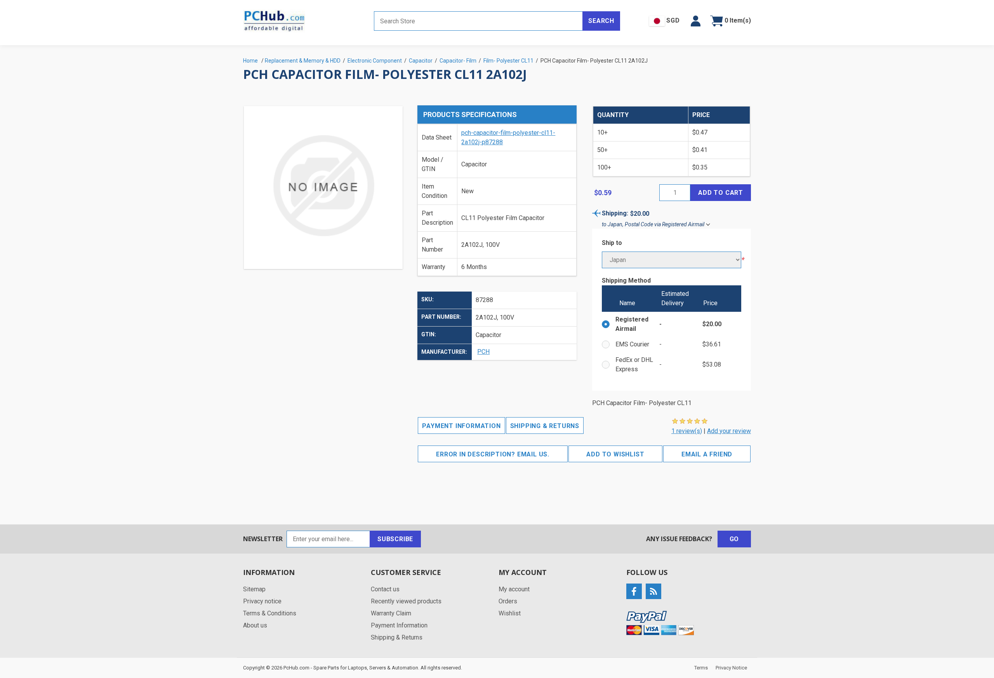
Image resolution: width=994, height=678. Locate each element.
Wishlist (510, 613)
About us (255, 625)
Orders (508, 601)
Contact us (385, 589)
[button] (695, 21)
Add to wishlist (615, 454)
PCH (483, 351)
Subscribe (395, 539)
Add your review (729, 431)
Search (601, 20)
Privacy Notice (731, 668)
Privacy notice (262, 601)
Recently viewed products (406, 601)
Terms (701, 668)
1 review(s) (686, 431)
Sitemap (254, 589)
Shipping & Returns (544, 426)
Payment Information (461, 426)
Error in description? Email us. (492, 454)
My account (514, 589)
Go (734, 539)
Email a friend (706, 454)
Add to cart (720, 192)
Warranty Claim (391, 613)
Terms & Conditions (269, 613)
